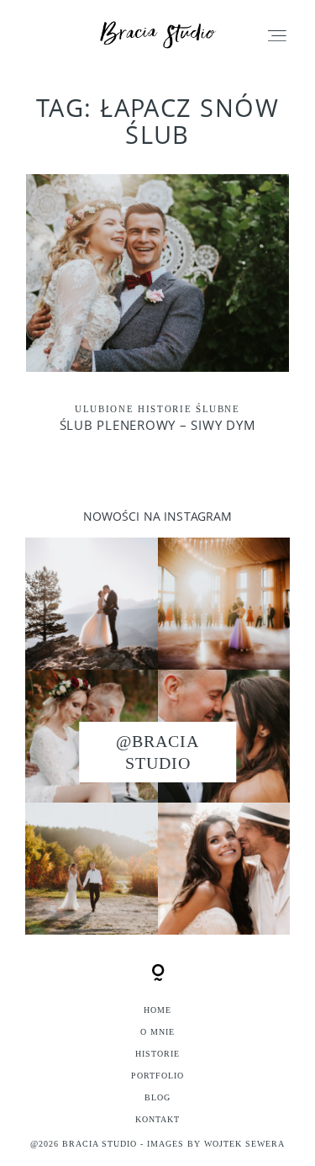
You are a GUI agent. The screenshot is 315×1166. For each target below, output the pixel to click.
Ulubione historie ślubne (157, 409)
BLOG (157, 1097)
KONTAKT (157, 1119)
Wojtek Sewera (244, 1143)
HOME (157, 1010)
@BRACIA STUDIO (157, 752)
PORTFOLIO (157, 1075)
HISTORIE (157, 1053)
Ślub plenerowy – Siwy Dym (157, 314)
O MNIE (157, 1031)
